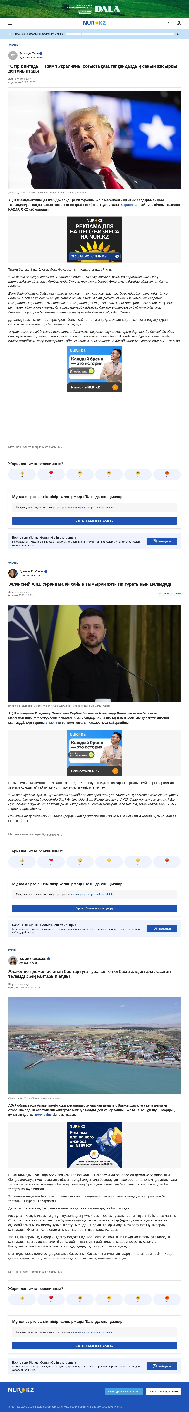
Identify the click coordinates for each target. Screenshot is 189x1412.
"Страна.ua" (130, 205)
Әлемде (13, 44)
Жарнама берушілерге (163, 1391)
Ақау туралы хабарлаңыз (124, 1391)
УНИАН (51, 723)
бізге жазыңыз (52, 447)
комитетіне (43, 1115)
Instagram (164, 541)
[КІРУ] (179, 23)
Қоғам (12, 950)
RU (169, 23)
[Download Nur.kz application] (94, 9)
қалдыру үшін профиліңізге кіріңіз (93, 507)
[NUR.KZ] (94, 23)
